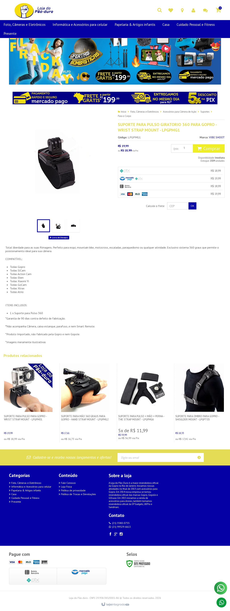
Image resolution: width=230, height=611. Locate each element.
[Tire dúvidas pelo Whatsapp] (221, 602)
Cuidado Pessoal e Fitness (25, 498)
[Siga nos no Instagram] (121, 534)
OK (192, 205)
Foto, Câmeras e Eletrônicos (144, 111)
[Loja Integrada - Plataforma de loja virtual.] (115, 604)
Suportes (205, 111)
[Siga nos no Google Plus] (116, 534)
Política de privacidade (73, 490)
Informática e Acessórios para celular (31, 486)
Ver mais (28, 422)
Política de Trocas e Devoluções (78, 494)
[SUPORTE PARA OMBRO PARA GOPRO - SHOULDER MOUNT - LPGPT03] (199, 403)
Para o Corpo (124, 116)
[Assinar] (200, 457)
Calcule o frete (155, 206)
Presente (16, 501)
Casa (13, 494)
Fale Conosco (68, 482)
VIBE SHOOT (217, 137)
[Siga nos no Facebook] (110, 534)
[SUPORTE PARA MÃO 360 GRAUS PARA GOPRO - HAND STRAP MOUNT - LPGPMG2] (85, 403)
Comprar (211, 148)
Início (123, 111)
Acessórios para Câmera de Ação (179, 111)
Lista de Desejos (60, 237)
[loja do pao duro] (34, 10)
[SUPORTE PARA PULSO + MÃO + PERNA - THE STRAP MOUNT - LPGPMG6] (142, 402)
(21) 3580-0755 (121, 523)
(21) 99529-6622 (121, 526)
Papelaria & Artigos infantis (26, 490)
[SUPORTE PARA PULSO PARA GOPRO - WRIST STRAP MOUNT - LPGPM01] (28, 403)
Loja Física (66, 486)
